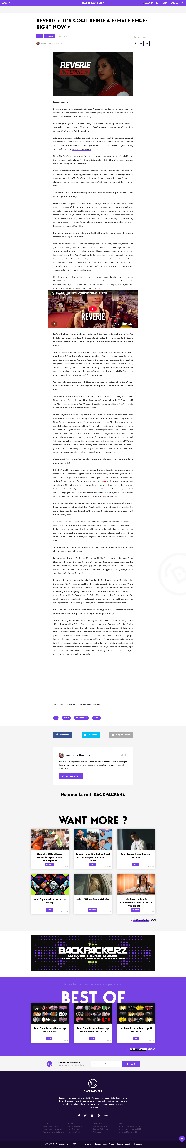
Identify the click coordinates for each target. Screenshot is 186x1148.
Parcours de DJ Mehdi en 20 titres (129, 1132)
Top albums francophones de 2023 (130, 1126)
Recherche (182, 3)
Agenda (174, 3)
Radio (164, 3)
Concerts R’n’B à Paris (100, 1129)
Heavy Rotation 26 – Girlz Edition (99, 160)
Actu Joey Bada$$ (74, 1129)
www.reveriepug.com (81, 149)
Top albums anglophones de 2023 (129, 1129)
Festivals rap (97, 1132)
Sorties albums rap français (52, 1129)
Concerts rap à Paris (100, 1126)
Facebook (125, 755)
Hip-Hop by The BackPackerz (72, 164)
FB (135, 43)
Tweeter (93, 734)
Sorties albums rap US (51, 1126)
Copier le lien (123, 734)
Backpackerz (93, 3)
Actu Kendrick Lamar (75, 1126)
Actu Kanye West (74, 1132)
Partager (64, 734)
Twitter (141, 43)
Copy (147, 43)
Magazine (148, 3)
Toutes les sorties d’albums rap (54, 1132)
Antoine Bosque (51, 43)
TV (157, 3)
